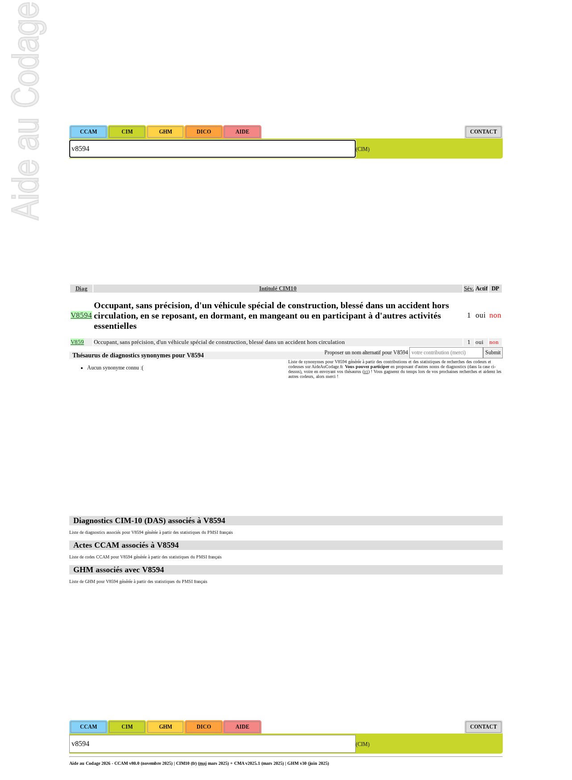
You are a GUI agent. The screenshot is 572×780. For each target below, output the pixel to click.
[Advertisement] (286, 62)
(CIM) (363, 149)
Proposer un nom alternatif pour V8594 (366, 352)
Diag (82, 288)
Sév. (469, 288)
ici (366, 371)
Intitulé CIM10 (278, 288)
